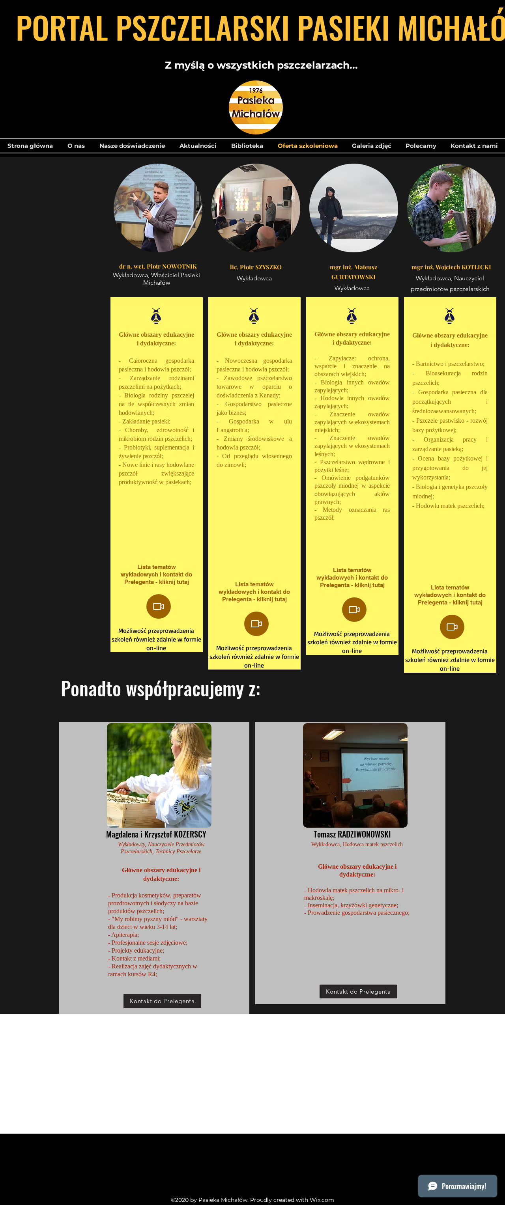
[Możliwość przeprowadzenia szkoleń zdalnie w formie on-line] (158, 606)
